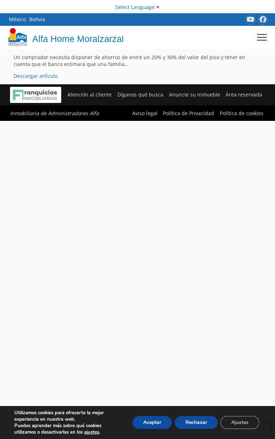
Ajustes (240, 422)
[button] (262, 37)
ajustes (91, 432)
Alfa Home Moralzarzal (78, 39)
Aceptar (152, 422)
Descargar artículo (36, 75)
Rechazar (196, 422)
